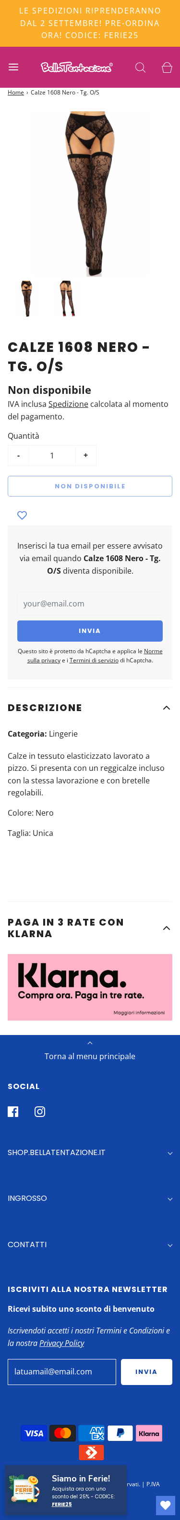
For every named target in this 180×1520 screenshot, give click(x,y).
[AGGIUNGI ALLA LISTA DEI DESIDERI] (22, 515)
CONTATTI (27, 1244)
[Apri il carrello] (167, 67)
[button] (90, 707)
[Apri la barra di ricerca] (140, 67)
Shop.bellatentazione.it (57, 1152)
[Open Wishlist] (165, 1505)
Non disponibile (90, 486)
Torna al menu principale (90, 1056)
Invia (146, 1371)
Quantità (23, 435)
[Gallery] (90, 216)
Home (16, 92)
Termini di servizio (94, 660)
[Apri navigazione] (13, 67)
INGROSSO (27, 1198)
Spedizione (68, 404)
